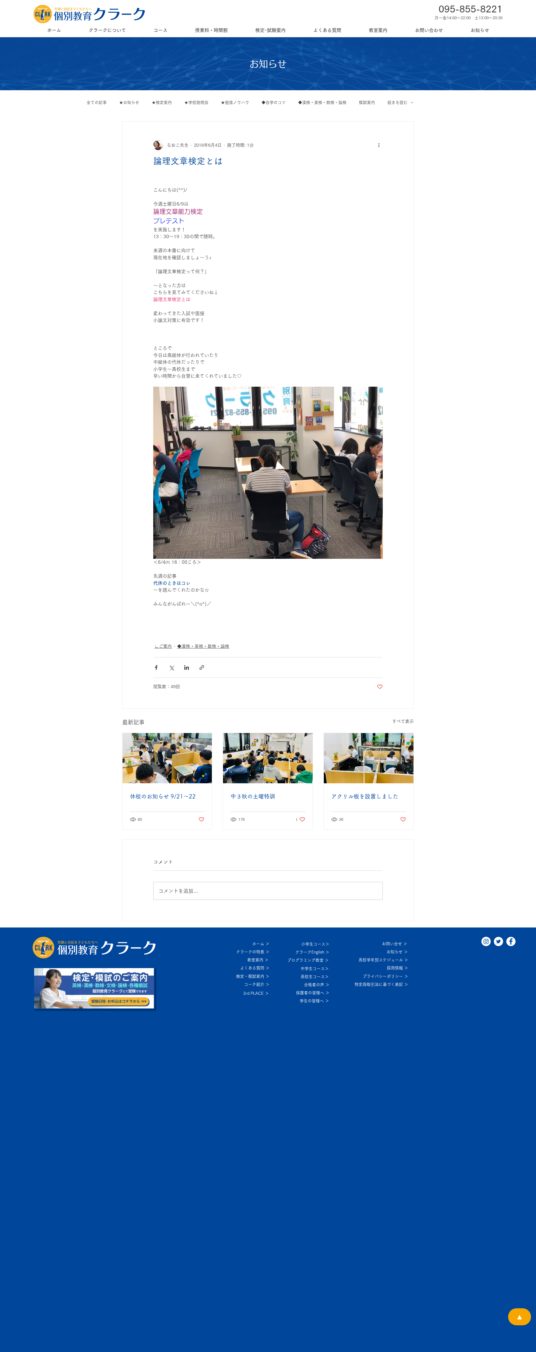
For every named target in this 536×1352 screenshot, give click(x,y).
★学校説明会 (196, 102)
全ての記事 (97, 102)
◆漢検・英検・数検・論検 (322, 102)
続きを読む (397, 102)
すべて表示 (403, 721)
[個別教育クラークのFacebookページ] (511, 941)
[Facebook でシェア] (156, 667)
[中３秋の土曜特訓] (268, 758)
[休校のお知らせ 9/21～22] (167, 758)
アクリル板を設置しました (364, 796)
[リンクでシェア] (202, 667)
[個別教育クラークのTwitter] (498, 941)
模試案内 (367, 102)
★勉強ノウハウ (235, 102)
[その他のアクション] (379, 145)
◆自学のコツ (273, 102)
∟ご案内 (163, 646)
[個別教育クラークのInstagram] (486, 941)
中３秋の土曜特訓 (252, 796)
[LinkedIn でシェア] (187, 667)
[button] (107, 30)
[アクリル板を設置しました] (368, 758)
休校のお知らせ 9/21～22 (163, 796)
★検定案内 (162, 102)
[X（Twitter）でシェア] (171, 667)
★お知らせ (129, 102)
